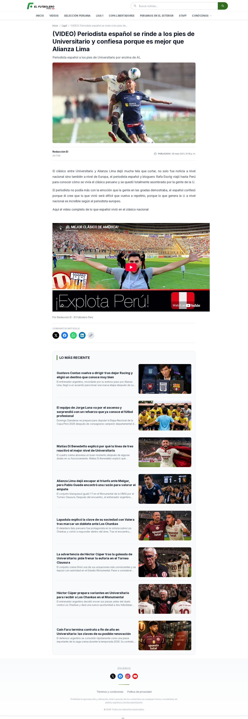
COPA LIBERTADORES (122, 15)
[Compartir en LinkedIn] (82, 335)
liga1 (64, 25)
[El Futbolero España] (40, 6)
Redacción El (60, 151)
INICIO (40, 15)
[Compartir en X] (55, 335)
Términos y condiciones (110, 691)
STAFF (183, 15)
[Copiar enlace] (91, 335)
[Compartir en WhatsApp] (73, 335)
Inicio (55, 25)
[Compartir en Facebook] (64, 335)
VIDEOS (54, 15)
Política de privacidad (139, 691)
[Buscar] (223, 6)
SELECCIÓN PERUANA (77, 15)
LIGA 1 (99, 15)
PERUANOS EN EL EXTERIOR (157, 15)
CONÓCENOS (200, 15)
